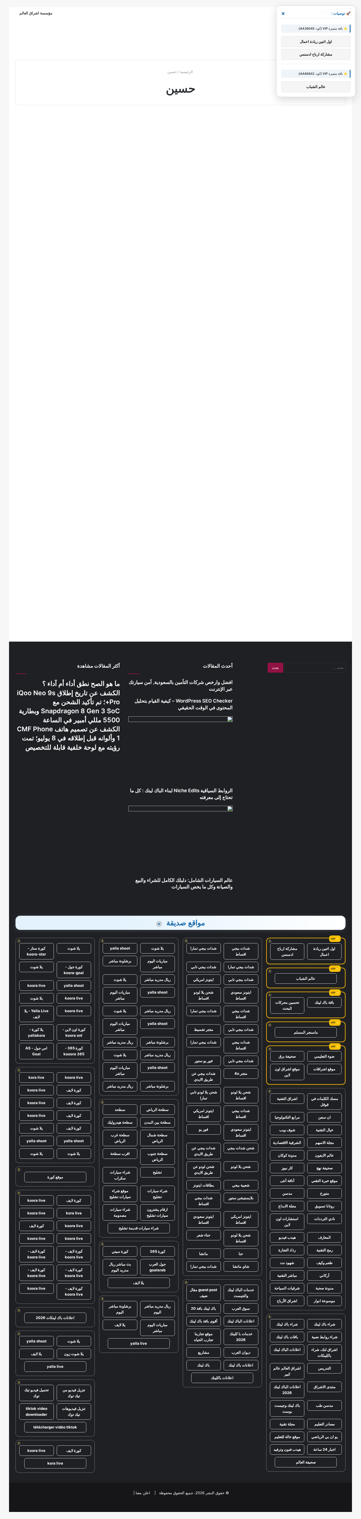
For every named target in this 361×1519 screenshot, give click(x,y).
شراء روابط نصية (325, 1337)
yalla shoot (120, 948)
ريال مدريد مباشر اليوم (157, 1309)
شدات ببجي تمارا (203, 948)
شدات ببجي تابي (203, 967)
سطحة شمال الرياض (157, 1138)
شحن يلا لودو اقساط (203, 995)
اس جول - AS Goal (36, 1051)
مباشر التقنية (287, 1275)
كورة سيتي (120, 1251)
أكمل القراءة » (96, 209)
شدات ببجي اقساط (241, 951)
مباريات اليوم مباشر (158, 964)
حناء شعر (203, 1235)
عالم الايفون (324, 1155)
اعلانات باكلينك (222, 1377)
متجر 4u (240, 1073)
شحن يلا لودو (241, 1166)
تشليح (157, 1172)
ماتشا (203, 1253)
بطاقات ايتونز (203, 1185)
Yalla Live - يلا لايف (36, 1014)
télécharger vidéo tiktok (55, 1427)
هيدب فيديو (287, 1237)
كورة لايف (73, 1090)
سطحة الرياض (157, 1109)
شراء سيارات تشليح (157, 1193)
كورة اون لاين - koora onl (73, 1032)
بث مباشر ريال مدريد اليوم (120, 1267)
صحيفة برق (287, 1056)
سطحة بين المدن (157, 1122)
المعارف (324, 1237)
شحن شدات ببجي (240, 1148)
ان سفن (324, 1117)
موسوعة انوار (324, 1300)
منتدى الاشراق (325, 1386)
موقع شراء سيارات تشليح (120, 1193)
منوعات (104, 125)
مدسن (287, 1193)
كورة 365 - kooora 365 (73, 1051)
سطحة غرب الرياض (120, 1138)
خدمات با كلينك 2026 (241, 1336)
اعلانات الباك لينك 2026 (287, 1389)
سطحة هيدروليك (120, 1122)
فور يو (203, 1129)
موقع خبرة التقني (324, 1180)
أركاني (324, 1275)
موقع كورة (55, 1177)
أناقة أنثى (287, 1180)
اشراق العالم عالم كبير (287, 1371)
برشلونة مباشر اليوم (120, 1309)
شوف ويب (287, 1130)
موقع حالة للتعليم (287, 1436)
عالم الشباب (305, 978)
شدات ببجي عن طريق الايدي (203, 1076)
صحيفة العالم (306, 1462)
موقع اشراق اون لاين (287, 1072)
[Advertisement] (180, 37)
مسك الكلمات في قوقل (324, 1101)
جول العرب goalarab (157, 1267)
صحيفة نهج (324, 1168)
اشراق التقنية (287, 1098)
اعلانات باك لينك (240, 1365)
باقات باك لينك (287, 1337)
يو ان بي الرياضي (324, 1436)
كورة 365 (157, 1251)
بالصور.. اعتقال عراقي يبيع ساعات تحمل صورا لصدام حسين (182, 260)
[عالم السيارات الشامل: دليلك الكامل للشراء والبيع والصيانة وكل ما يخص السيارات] (180, 841)
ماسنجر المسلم (306, 1032)
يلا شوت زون (74, 1353)
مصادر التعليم (324, 1424)
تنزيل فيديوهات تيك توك (73, 1411)
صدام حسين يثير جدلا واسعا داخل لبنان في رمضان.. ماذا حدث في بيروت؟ (68, 144)
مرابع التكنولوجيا (287, 1117)
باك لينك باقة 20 (203, 1308)
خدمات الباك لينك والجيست (241, 1292)
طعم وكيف (324, 1262)
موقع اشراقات (324, 1069)
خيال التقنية (324, 1130)
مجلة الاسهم (324, 1142)
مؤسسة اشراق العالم (35, 13)
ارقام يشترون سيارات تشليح (157, 1212)
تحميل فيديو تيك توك (36, 1393)
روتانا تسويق (324, 1206)
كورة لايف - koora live (74, 1254)
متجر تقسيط (203, 1029)
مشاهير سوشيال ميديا (206, 125)
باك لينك (203, 1365)
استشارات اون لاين (287, 1221)
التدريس (324, 1368)
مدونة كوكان (287, 1155)
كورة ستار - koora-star (36, 951)
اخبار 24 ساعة (324, 1449)
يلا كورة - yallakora (36, 1032)
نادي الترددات (324, 1218)
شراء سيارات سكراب (120, 1175)
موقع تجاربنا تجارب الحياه (203, 1336)
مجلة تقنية (287, 1424)
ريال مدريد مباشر (157, 979)
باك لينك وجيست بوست (287, 1408)
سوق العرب (241, 1308)
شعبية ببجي (241, 1185)
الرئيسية (187, 71)
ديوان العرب (241, 1352)
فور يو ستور (204, 1060)
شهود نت (287, 1262)
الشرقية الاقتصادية (287, 1142)
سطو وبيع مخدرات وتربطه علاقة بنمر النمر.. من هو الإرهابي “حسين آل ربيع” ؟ (295, 144)
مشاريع (203, 1352)
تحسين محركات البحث (287, 1005)
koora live (36, 985)
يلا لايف (138, 1282)
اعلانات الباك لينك (287, 1349)
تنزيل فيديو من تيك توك (74, 1393)
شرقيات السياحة (287, 1288)
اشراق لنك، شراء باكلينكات (324, 1352)
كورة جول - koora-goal (74, 970)
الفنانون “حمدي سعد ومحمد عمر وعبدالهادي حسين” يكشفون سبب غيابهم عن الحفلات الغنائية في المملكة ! (293, 397)
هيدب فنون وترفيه (287, 1449)
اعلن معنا (143, 1493)
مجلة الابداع (287, 1206)
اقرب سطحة (120, 1153)
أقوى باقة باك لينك (203, 1321)
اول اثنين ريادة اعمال (324, 951)
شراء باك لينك (324, 1324)
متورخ (324, 1193)
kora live (36, 1077)
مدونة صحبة (325, 1288)
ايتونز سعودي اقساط (241, 995)
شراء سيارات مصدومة (120, 1212)
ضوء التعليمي (324, 1056)
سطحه (120, 1109)
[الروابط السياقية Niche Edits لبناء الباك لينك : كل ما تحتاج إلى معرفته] (180, 751)
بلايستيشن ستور (241, 1198)
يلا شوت (157, 948)
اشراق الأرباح (287, 1300)
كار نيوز (287, 1168)
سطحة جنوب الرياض (158, 1156)
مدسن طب (324, 1405)
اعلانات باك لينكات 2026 (55, 1317)
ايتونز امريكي (203, 979)
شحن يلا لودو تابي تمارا (203, 1095)
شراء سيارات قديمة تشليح (139, 1228)
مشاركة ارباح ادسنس (287, 951)
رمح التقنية (324, 1250)
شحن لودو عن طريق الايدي (203, 1169)
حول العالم (214, 241)
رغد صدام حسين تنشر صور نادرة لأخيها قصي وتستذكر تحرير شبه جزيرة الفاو (181, 386)
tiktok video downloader (36, 1411)
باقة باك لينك (324, 1002)
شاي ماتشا (241, 1266)
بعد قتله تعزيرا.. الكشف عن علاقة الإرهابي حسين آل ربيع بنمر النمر (180, 144)
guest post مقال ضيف (203, 1292)
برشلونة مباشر (120, 961)
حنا (241, 1253)
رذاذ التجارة (287, 1250)
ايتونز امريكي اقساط (203, 1113)
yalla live (138, 1343)
